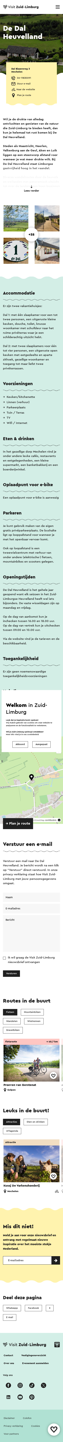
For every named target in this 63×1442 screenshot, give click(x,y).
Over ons (9, 1363)
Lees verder (31, 190)
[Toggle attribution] (59, 820)
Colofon (27, 1418)
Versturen (11, 973)
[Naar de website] (56, 1191)
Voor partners (11, 1434)
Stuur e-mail (24, 84)
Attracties (11, 1122)
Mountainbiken (32, 1012)
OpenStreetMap (37, 820)
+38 (31, 234)
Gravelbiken (13, 1030)
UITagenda (12, 1131)
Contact (8, 1355)
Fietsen (10, 1012)
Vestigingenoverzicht (33, 1355)
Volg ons (8, 1375)
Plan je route (24, 95)
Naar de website (25, 89)
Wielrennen (33, 1021)
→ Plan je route (18, 823)
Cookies (35, 1426)
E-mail (9, 1317)
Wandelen (12, 1021)
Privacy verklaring (13, 1426)
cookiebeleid (33, 734)
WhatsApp (12, 1308)
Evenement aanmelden (35, 1363)
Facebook (33, 1308)
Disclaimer (9, 1418)
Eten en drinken (36, 1122)
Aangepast (41, 744)
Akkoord (20, 744)
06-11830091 (24, 78)
